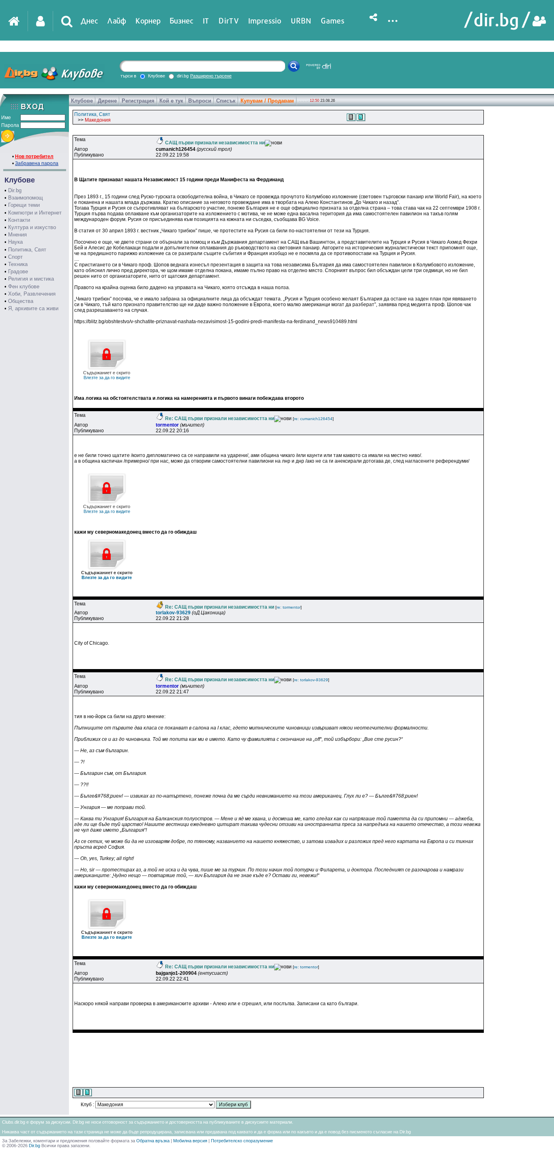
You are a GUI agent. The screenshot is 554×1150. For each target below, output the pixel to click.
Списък (226, 101)
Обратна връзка (153, 1140)
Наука (15, 242)
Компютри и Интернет (35, 213)
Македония (98, 120)
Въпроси (199, 101)
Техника (18, 264)
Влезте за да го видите (106, 375)
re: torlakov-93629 (311, 680)
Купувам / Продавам (267, 101)
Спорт (15, 257)
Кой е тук (171, 101)
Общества (20, 301)
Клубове (82, 101)
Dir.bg (14, 190)
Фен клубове (23, 286)
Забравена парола (36, 163)
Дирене (107, 101)
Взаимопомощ (25, 198)
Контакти (19, 220)
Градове (18, 271)
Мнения (17, 235)
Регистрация (138, 101)
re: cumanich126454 (313, 418)
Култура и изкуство (32, 227)
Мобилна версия (190, 1140)
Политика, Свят (27, 250)
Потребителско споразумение (242, 1140)
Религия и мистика (31, 279)
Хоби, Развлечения (32, 294)
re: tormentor (289, 607)
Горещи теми (24, 205)
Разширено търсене (211, 75)
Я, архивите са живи (33, 308)
